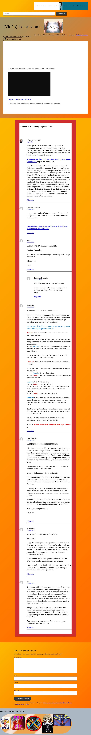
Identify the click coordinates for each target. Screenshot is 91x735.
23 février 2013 (30, 209)
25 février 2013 (38, 279)
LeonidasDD (26, 99)
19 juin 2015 (30, 142)
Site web (16, 690)
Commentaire (18, 657)
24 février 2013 (30, 242)
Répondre (30, 200)
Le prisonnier (13, 99)
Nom (15, 675)
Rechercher (61, 13)
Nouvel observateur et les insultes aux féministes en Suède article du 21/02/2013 (47, 227)
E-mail (16, 682)
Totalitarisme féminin (82, 35)
